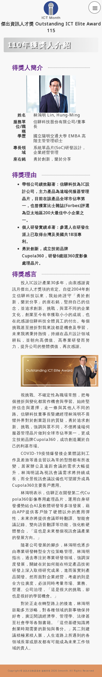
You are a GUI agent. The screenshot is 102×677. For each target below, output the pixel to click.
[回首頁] (50, 9)
